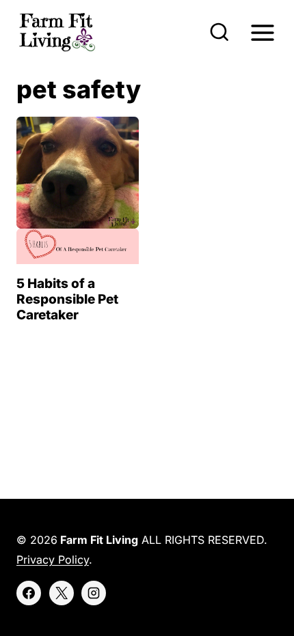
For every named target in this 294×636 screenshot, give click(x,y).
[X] (61, 593)
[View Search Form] (219, 33)
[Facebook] (28, 593)
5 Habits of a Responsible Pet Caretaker (67, 299)
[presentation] (77, 190)
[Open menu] (262, 32)
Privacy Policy (52, 559)
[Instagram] (93, 593)
